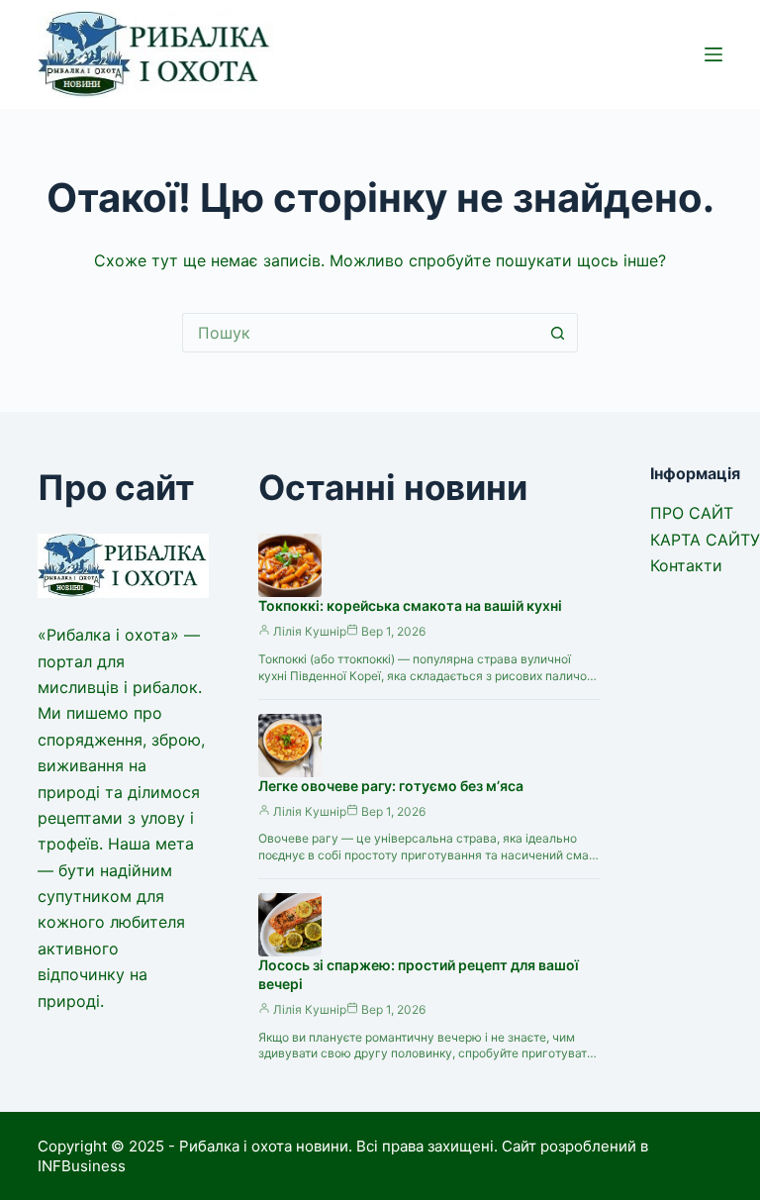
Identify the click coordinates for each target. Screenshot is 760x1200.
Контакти (686, 565)
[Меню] (713, 54)
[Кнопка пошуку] (558, 332)
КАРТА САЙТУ (705, 540)
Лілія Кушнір (309, 631)
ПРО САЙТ (691, 513)
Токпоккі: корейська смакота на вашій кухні (410, 605)
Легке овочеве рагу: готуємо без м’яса (390, 785)
